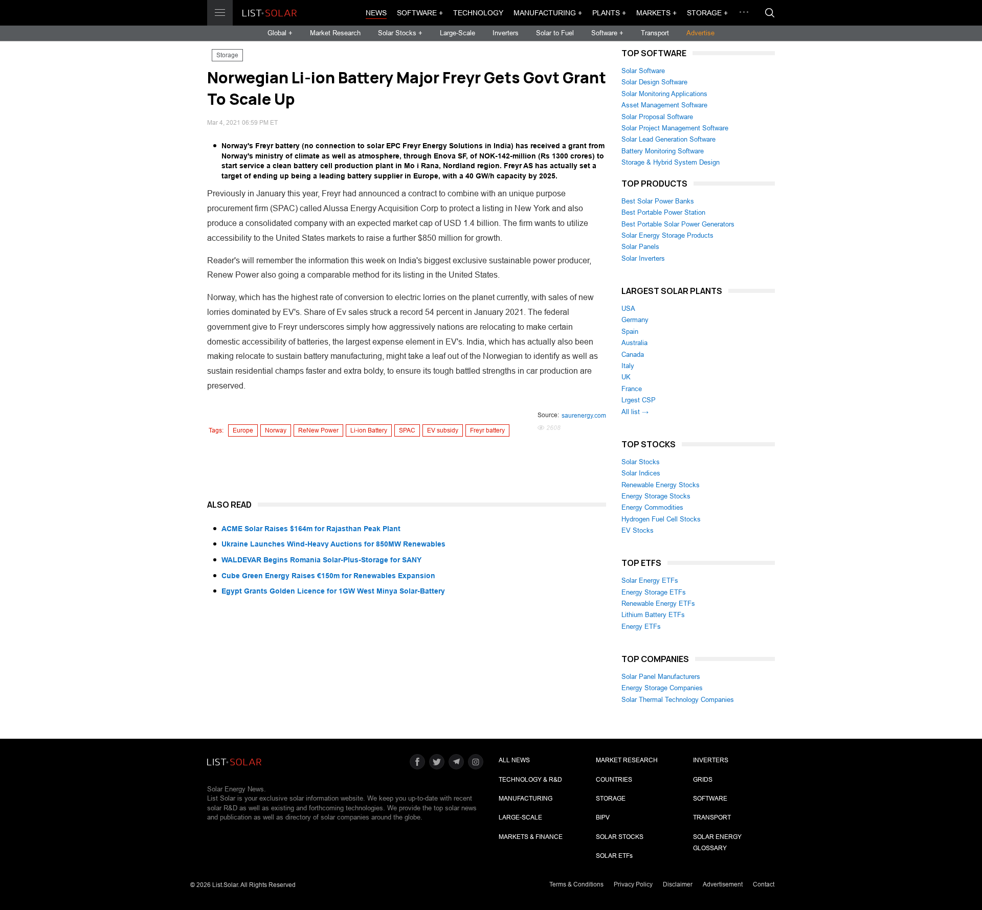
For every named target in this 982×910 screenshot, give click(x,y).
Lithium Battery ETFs (653, 615)
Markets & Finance (531, 836)
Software (710, 798)
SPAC (407, 430)
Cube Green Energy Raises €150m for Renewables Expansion (328, 576)
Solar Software (643, 71)
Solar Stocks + (400, 33)
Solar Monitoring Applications (664, 94)
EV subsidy (442, 430)
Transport (655, 33)
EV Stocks (637, 530)
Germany (635, 320)
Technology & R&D (530, 779)
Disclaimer (678, 884)
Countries (614, 779)
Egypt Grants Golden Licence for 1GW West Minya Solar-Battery (333, 591)
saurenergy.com (584, 415)
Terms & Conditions (576, 884)
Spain (629, 331)
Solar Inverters (643, 258)
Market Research (335, 33)
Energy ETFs (641, 626)
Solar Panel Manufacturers (660, 676)
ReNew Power (318, 430)
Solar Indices (640, 473)
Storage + (707, 13)
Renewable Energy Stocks (660, 485)
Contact (763, 884)
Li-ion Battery (368, 430)
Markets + (656, 13)
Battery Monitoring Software (662, 151)
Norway (275, 430)
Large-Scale (457, 33)
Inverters (506, 33)
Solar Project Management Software (674, 128)
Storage (227, 55)
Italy (627, 366)
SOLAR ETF (614, 855)
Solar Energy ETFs (649, 580)
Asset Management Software (664, 105)
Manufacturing (525, 798)
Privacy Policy (633, 884)
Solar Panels (640, 247)
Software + (420, 13)
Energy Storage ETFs (653, 592)
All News (514, 760)
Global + (280, 33)
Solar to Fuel (555, 33)
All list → (635, 412)
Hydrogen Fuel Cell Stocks (661, 519)
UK (626, 377)
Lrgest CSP (638, 400)
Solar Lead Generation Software (668, 139)
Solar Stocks (640, 462)
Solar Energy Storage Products (667, 235)
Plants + (609, 13)
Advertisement (723, 884)
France (631, 389)
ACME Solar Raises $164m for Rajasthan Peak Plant (310, 529)
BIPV (603, 817)
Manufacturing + (548, 13)
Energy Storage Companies (662, 688)
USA (628, 308)
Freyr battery (487, 430)
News (376, 13)
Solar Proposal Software (657, 117)
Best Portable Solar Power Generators (677, 224)
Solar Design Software (654, 82)
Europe (243, 430)
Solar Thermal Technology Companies (677, 699)
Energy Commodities (652, 507)
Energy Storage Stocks (655, 496)
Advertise (700, 33)
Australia (634, 343)
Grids (702, 779)
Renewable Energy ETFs (658, 603)
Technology (478, 13)
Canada (632, 354)
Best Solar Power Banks (657, 201)
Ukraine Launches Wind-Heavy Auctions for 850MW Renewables (333, 544)
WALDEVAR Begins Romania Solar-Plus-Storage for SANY (321, 560)
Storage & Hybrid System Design (670, 162)
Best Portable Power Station (663, 212)
